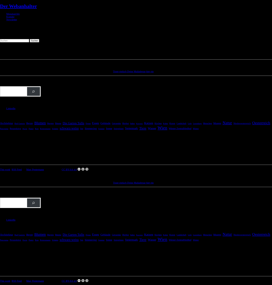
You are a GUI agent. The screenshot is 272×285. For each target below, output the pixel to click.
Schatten (55, 129)
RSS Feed (17, 169)
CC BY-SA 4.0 (69, 169)
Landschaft (181, 123)
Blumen (40, 123)
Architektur (6, 123)
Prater (31, 128)
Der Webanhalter (18, 6)
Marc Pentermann (35, 169)
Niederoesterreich (242, 123)
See (81, 128)
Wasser (152, 128)
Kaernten (139, 123)
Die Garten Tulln (73, 123)
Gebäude (105, 123)
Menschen (207, 123)
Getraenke (116, 123)
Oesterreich (261, 123)
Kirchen (158, 123)
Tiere (142, 128)
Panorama (4, 128)
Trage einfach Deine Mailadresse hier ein (133, 71)
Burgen (50, 123)
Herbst (125, 123)
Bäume (58, 123)
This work (5, 169)
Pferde (25, 129)
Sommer (101, 129)
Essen (95, 123)
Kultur (165, 124)
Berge (29, 123)
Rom (37, 129)
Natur (227, 123)
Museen (217, 123)
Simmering (91, 128)
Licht (190, 123)
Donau (88, 123)
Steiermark (131, 128)
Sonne (109, 128)
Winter (196, 128)
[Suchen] (33, 91)
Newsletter (11, 19)
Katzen (148, 123)
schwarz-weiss (69, 128)
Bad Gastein (19, 123)
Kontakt (10, 16)
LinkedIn (10, 108)
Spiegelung (119, 128)
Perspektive (15, 128)
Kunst (172, 123)
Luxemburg (197, 123)
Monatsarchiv (13, 14)
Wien (162, 127)
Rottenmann (45, 129)
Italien (132, 123)
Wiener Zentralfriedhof (180, 128)
